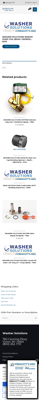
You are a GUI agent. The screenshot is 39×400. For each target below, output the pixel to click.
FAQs (5, 360)
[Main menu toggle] (35, 9)
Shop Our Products (8, 291)
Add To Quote (11, 46)
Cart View (4, 301)
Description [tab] (7, 63)
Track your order (7, 298)
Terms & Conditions (10, 353)
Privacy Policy (8, 357)
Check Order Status (8, 295)
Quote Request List (8, 305)
